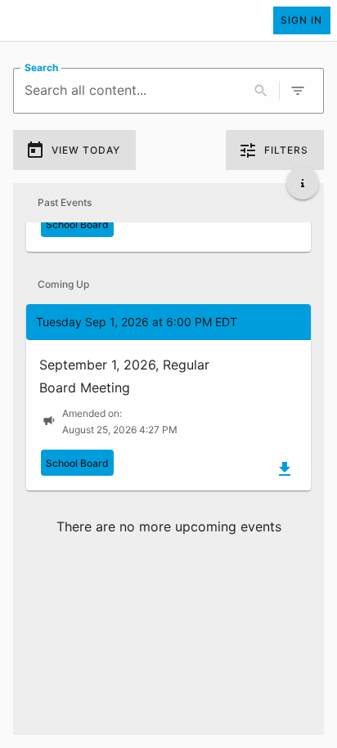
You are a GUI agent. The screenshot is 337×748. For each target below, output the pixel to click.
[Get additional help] (302, 183)
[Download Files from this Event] (285, 469)
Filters (286, 150)
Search (41, 67)
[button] (168, 397)
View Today (86, 150)
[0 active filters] (297, 90)
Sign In (301, 20)
